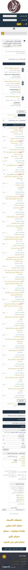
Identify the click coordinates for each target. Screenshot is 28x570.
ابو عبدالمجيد (20, 321)
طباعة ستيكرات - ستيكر (14, 531)
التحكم (15, 561)
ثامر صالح (15, 104)
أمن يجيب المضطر (17, 208)
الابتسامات (21, 497)
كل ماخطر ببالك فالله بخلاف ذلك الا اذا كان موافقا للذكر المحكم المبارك (13, 271)
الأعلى (6, 549)
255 (6, 161)
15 (6, 183)
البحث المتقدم (14, 462)
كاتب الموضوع (16, 125)
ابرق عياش (14, 76)
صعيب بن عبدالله (19, 241)
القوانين (15, 564)
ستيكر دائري (14, 536)
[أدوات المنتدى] (3, 120)
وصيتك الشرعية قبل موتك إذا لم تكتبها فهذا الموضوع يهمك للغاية (14, 198)
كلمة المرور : (23, 20)
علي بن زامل (14, 91)
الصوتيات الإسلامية (15, 96)
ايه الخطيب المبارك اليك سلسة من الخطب (14, 153)
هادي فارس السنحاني (18, 134)
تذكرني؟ (24, 24)
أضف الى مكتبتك (14, 141)
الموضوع (22, 125)
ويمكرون (20, 188)
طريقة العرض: (21, 438)
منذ (23, 442)
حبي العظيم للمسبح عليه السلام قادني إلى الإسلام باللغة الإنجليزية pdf (13, 238)
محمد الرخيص (20, 201)
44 (6, 148)
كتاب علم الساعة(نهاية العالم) (14, 217)
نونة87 (19, 163)
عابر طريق (18, 185)
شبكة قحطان (15, 549)
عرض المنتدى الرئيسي (23, 463)
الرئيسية (23, 559)
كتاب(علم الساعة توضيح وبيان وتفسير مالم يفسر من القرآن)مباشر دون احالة (14, 259)
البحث (23, 564)
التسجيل (23, 561)
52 (6, 137)
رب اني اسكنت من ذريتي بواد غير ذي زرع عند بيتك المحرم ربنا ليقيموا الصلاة (13, 306)
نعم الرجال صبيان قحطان (15, 149)
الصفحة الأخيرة (14, 132)
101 (9, 115)
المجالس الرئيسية (8, 43)
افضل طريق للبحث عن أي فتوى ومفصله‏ (15, 129)
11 (12, 115)
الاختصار (23, 445)
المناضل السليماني (19, 145)
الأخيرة (15, 117)
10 (6, 266)
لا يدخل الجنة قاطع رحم (12, 165)
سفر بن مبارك (20, 167)
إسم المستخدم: (22, 16)
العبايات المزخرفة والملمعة (15, 350)
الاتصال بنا (21, 549)
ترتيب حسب (21, 434)
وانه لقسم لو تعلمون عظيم (15, 359)
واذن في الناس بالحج (16, 248)
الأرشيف (10, 549)
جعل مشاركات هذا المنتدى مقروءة (21, 458)
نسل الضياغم (20, 230)
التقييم (5, 125)
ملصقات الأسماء (14, 520)
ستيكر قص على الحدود (14, 542)
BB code (21, 495)
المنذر (21, 180)
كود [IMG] (21, 499)
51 (10, 115)
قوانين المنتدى (20, 504)
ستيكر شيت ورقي (14, 525)
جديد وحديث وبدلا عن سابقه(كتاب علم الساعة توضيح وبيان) (14, 294)
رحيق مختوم (20, 250)
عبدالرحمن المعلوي (19, 219)
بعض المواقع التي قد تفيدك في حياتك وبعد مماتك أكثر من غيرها (13, 176)
